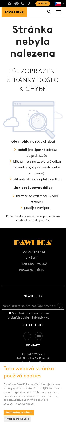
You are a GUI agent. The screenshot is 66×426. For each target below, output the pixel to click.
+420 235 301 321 (22, 3)
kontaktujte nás (37, 220)
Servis (29, 3)
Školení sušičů (9, 3)
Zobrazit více (40, 317)
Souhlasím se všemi (19, 412)
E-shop (42, 4)
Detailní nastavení (17, 419)
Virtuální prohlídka (15, 3)
